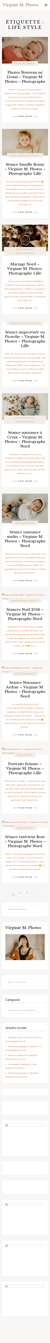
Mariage (28, 249)
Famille (22, 155)
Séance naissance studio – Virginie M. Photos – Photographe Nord (25, 539)
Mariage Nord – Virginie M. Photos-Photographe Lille (25, 268)
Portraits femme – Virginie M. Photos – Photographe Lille (25, 768)
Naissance (29, 63)
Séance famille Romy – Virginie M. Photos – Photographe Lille (25, 169)
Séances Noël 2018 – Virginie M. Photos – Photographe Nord (25, 614)
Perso (28, 755)
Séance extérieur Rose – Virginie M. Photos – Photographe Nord (25, 841)
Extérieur (33, 323)
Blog (18, 63)
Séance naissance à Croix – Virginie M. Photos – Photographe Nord (25, 439)
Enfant (23, 601)
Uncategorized (25, 253)
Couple (22, 323)
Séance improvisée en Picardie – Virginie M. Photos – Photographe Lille (25, 339)
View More (24, 116)
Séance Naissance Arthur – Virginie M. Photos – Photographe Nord (25, 689)
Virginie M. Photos (20, 5)
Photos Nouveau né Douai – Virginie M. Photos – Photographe (25, 77)
